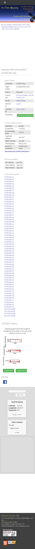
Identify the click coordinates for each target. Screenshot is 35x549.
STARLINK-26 (9, 188)
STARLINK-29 (9, 195)
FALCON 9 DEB (9, 309)
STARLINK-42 (9, 224)
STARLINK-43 (9, 226)
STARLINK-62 (9, 262)
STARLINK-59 (9, 255)
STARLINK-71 (9, 215)
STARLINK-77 (9, 300)
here (15, 522)
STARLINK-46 (9, 202)
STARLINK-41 (9, 269)
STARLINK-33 (9, 204)
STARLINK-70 (9, 278)
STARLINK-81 (9, 302)
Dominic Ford (7, 516)
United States (21, 101)
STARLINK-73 (9, 284)
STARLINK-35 (9, 242)
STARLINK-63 (9, 244)
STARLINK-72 (9, 240)
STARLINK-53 (9, 307)
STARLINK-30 (9, 197)
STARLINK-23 (9, 181)
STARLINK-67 (9, 271)
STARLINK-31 (9, 177)
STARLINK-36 (9, 211)
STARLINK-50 (9, 287)
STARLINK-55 (9, 249)
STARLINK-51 (9, 258)
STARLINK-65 (9, 266)
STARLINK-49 (9, 237)
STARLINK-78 (9, 298)
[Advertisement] (17, 48)
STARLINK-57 (9, 251)
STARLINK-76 (9, 291)
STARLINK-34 (9, 206)
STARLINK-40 (9, 228)
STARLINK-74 (9, 304)
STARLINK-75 (9, 289)
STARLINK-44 (9, 235)
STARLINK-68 (9, 273)
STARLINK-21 (9, 199)
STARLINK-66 (9, 222)
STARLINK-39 (9, 217)
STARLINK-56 (9, 282)
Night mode (14, 428)
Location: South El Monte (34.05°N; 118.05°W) (27, 9)
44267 (18, 104)
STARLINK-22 (9, 179)
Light (12, 425)
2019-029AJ (20, 109)
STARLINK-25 (9, 186)
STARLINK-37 (9, 213)
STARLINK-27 (9, 190)
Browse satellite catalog (9, 25)
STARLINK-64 (9, 264)
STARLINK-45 (9, 233)
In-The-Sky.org (9, 7)
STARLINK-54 (9, 246)
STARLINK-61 (9, 208)
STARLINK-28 (9, 193)
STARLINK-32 (9, 219)
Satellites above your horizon (18, 27)
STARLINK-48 (9, 296)
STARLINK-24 (9, 184)
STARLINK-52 (9, 231)
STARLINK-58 (9, 253)
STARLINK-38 (9, 275)
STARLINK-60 (9, 260)
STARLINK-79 (9, 293)
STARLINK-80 (9, 280)
